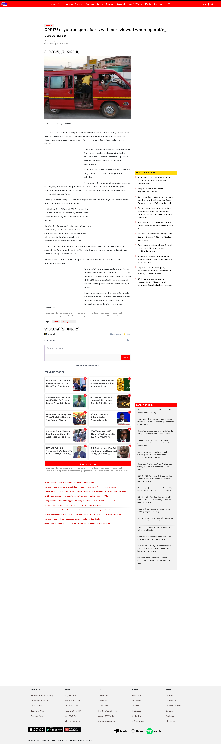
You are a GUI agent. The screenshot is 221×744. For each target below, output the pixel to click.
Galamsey (170, 711)
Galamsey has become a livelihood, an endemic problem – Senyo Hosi (154, 539)
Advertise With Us (39, 700)
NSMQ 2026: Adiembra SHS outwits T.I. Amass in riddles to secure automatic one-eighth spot (154, 480)
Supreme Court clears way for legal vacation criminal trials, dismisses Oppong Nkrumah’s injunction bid (155, 200)
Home (52, 4)
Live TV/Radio (135, 4)
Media (148, 4)
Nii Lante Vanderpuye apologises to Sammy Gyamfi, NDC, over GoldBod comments (155, 237)
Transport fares (69, 322)
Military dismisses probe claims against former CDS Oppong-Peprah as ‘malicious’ (155, 259)
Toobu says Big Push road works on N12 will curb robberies (154, 530)
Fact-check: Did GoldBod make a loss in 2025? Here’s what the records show (154, 180)
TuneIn (123, 731)
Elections (158, 4)
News (60, 4)
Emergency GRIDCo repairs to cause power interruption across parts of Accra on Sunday (155, 444)
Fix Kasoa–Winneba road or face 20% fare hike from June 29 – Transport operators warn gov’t (82, 514)
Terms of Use (37, 711)
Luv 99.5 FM (71, 716)
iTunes (139, 731)
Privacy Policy (37, 716)
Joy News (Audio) (106, 721)
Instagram (137, 711)
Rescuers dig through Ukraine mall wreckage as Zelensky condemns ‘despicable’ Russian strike (152, 456)
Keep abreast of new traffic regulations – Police (151, 190)
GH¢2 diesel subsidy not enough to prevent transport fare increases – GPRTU (76, 496)
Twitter (135, 706)
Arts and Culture (74, 4)
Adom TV (103, 700)
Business (89, 4)
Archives (170, 716)
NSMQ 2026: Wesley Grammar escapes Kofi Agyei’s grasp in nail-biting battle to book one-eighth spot (154, 550)
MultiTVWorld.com (107, 711)
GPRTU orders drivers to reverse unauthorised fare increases (69, 482)
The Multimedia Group (42, 695)
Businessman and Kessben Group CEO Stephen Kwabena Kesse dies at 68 (156, 225)
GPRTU (56, 322)
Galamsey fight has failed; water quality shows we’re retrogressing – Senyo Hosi (154, 490)
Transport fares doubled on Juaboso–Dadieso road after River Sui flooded (74, 519)
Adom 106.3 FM (72, 700)
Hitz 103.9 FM (71, 706)
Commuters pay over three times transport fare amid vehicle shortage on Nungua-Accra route (83, 510)
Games (169, 695)
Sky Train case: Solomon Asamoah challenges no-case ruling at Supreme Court (153, 562)
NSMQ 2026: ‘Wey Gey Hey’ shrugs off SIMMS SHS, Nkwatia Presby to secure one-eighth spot (154, 501)
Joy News (103, 695)
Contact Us (36, 706)
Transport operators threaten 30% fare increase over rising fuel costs (72, 505)
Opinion (109, 4)
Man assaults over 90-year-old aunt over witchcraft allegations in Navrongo (155, 520)
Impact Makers (173, 706)
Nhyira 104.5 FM (72, 721)
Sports (100, 4)
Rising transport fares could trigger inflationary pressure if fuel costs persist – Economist (80, 501)
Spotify (157, 731)
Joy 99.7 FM (70, 695)
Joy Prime (103, 706)
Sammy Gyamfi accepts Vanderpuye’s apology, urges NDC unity (153, 511)
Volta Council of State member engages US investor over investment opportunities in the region (155, 423)
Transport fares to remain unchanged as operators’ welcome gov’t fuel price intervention (80, 487)
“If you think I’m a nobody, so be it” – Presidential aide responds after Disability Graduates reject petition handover (156, 213)
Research (120, 4)
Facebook (136, 700)
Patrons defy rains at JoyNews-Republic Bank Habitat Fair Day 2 (154, 412)
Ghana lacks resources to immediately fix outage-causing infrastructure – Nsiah (155, 433)
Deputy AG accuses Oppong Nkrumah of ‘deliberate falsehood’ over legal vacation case (154, 270)
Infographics (138, 721)
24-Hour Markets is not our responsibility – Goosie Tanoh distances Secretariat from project (155, 282)
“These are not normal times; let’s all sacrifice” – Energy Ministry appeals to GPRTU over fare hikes (85, 491)
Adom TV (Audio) (106, 716)
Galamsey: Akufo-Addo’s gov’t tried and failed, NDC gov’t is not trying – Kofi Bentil (154, 468)
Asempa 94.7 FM (73, 711)
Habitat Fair (171, 700)
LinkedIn (136, 716)
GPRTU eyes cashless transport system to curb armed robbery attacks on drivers (77, 523)
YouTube (136, 695)
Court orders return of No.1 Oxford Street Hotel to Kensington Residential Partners (155, 248)
